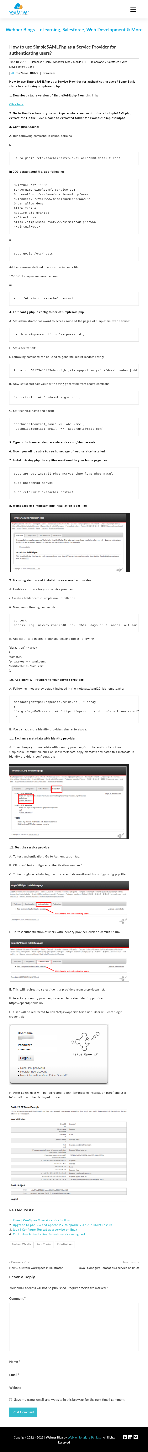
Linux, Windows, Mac (57, 62)
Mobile (77, 62)
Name (14, 1361)
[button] (133, 10)
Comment (17, 1298)
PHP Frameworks (94, 62)
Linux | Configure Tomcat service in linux (42, 1220)
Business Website (21, 1244)
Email (14, 1375)
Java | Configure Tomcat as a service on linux (45, 1229)
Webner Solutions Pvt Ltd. (84, 1437)
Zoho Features (65, 1244)
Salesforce (113, 62)
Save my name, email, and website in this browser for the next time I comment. (69, 1399)
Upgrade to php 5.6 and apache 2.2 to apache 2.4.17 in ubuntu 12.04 (63, 1225)
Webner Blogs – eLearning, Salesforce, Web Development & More (74, 30)
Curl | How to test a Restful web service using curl (49, 1234)
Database (36, 62)
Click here (16, 104)
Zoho (31, 67)
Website (15, 1387)
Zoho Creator (44, 1244)
